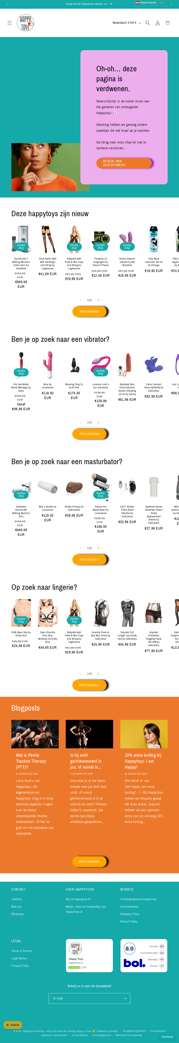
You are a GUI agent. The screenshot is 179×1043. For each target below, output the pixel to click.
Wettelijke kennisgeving (129, 1035)
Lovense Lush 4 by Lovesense (100, 386)
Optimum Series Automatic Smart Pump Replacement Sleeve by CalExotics (153, 514)
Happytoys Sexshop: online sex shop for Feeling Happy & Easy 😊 (59, 1031)
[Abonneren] (125, 998)
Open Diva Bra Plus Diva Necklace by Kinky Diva (47, 637)
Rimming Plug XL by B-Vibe (74, 386)
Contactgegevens (101, 1035)
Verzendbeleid (80, 1035)
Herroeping (167, 1036)
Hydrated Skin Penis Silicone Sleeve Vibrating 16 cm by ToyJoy (127, 389)
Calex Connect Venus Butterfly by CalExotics (153, 387)
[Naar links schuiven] (80, 300)
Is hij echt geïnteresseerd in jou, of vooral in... (85, 761)
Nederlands (148, 2)
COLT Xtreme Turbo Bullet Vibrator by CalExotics (127, 511)
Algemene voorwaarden (54, 1035)
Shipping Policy (129, 914)
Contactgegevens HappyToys (138, 899)
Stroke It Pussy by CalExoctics (74, 508)
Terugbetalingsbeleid (134, 1031)
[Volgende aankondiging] (171, 4)
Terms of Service (21, 951)
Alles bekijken (89, 311)
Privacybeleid (158, 1031)
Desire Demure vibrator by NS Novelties (127, 262)
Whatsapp (17, 914)
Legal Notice (19, 958)
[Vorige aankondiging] (8, 4)
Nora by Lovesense (47, 386)
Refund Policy (129, 921)
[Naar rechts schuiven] (98, 300)
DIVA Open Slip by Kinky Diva (21, 634)
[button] (10, 23)
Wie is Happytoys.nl (78, 899)
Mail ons (16, 906)
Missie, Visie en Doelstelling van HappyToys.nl (86, 909)
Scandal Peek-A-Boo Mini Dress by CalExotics (100, 635)
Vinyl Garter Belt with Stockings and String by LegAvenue (47, 263)
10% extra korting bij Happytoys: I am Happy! (143, 761)
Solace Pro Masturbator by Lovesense (101, 510)
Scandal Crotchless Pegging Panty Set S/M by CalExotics (154, 639)
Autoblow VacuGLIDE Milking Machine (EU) (21, 511)
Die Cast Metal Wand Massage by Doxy (21, 387)
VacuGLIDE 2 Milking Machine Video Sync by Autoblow (21, 263)
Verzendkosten (129, 906)
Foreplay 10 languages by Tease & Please (100, 262)
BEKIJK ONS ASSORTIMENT (114, 163)
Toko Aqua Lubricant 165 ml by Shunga (154, 262)
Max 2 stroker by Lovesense (47, 508)
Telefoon (16, 899)
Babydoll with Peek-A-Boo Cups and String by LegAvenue (74, 263)
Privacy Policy (20, 966)
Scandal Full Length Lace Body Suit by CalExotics (127, 635)
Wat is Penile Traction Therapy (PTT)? (31, 761)
